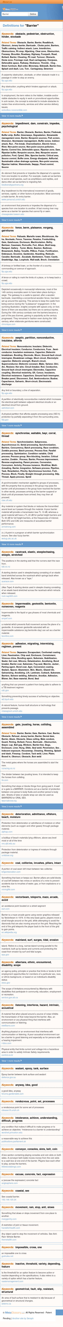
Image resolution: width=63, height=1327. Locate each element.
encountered (43, 962)
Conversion (45, 462)
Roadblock (47, 42)
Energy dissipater (39, 158)
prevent (17, 646)
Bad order (23, 65)
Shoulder (15, 54)
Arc (3, 366)
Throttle (45, 62)
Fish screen (54, 137)
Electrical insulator (11, 349)
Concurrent (7, 465)
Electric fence (49, 143)
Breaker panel (8, 378)
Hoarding (39, 253)
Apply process (17, 476)
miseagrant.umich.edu (12, 710)
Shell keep (50, 245)
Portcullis (27, 245)
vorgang (48, 227)
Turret (23, 247)
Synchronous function (40, 470)
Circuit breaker (32, 366)
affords (18, 340)
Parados (37, 239)
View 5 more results (11, 219)
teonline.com (7, 635)
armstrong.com (9, 526)
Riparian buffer (9, 152)
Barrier (30, 42)
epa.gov (5, 954)
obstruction (47, 33)
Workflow (46, 465)
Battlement (37, 256)
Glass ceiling (32, 738)
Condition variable (37, 453)
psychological (10, 126)
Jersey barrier (18, 45)
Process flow (41, 450)
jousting (26, 724)
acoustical (7, 1008)
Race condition (51, 447)
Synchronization (25, 441)
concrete (30, 1174)
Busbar (53, 378)
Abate (12, 738)
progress (17, 1120)
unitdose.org (7, 855)
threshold (31, 1263)
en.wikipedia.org (9, 932)
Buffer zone (23, 158)
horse (36, 724)
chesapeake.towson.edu (13, 214)
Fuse (49, 349)
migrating (33, 643)
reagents (20, 606)
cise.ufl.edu (7, 500)
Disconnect (22, 378)
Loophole (24, 259)
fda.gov (5, 419)
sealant (19, 1068)
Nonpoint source (25, 152)
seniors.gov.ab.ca (10, 997)
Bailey (17, 250)
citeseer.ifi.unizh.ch (10, 1110)
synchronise (22, 433)
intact (57, 863)
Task (4, 470)
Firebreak (56, 132)
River (4, 146)
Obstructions (8, 51)
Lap (11, 744)
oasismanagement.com (12, 1281)
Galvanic (19, 381)
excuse (19, 1174)
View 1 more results (11, 1060)
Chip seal (25, 655)
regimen (6, 646)
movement (21, 1207)
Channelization (33, 143)
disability (7, 965)
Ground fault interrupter (47, 375)
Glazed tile (49, 669)
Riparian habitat (10, 164)
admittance (38, 814)
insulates (7, 340)
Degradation (39, 135)
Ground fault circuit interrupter (17, 369)
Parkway (24, 62)
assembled (8, 727)
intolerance (21, 1117)
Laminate (35, 672)
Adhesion (52, 675)
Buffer (17, 135)
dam (33, 123)
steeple (6, 554)
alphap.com (7, 831)
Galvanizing (7, 672)
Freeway (6, 54)
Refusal (15, 736)
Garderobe (28, 253)
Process (23, 459)
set (39, 1101)
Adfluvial (53, 158)
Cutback (45, 672)
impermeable (22, 603)
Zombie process (10, 450)
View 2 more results (11, 806)
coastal (19, 1190)
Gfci (56, 363)
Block (14, 473)
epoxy (28, 1068)
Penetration (48, 747)
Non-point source (16, 146)
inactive (19, 1263)
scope (17, 965)
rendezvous (22, 1101)
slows (50, 1207)
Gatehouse (12, 242)
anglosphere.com (10, 1183)
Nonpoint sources (38, 137)
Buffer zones (44, 140)
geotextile (37, 603)
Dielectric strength (21, 360)
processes (49, 1101)
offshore (51, 814)
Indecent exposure (11, 750)
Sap (16, 259)
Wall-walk (35, 259)
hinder (5, 36)
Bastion (38, 247)
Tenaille (25, 250)
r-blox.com (6, 1043)
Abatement (23, 669)
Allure (41, 245)
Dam (58, 149)
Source (5, 167)
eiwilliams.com (8, 1025)
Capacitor (40, 352)
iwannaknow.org (9, 800)
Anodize (42, 675)
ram (31, 1207)
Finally (21, 473)
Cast (49, 733)
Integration (25, 468)
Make (41, 363)
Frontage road (21, 59)
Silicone (22, 660)
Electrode (28, 355)
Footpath (45, 54)
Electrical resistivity (21, 372)
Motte (30, 247)
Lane (35, 48)
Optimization (20, 453)
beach (5, 817)
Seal (37, 678)
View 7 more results (11, 425)
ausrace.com (8, 581)
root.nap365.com (9, 595)
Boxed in (6, 756)
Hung (21, 747)
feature (6, 1266)
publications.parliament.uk (14, 1141)
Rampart (6, 247)
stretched (16, 554)
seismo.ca (6, 1303)
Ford (14, 155)
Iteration (45, 456)
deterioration (22, 814)
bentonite (50, 603)
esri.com (6, 908)
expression (48, 1174)
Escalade (26, 256)
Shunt (37, 355)
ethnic (31, 962)
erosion (54, 940)
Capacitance (8, 381)
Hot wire (20, 366)
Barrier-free (55, 65)
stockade (15, 36)
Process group (18, 456)
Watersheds (25, 164)
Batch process (26, 450)
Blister (5, 678)
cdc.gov (5, 690)
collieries (27, 863)
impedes (54, 123)
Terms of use (54, 1324)
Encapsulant (34, 652)
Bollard (5, 57)
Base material (20, 678)
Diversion (6, 140)
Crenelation (53, 259)
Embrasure (7, 253)
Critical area (52, 155)
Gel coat (13, 660)
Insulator (37, 346)
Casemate (16, 245)
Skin (32, 669)
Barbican (47, 247)
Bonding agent (24, 658)
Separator (22, 652)
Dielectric (47, 346)
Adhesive (32, 675)
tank (35, 1068)
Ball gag (18, 744)
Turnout (41, 57)
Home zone (7, 59)
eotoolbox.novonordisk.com (14, 109)
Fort (35, 245)
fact (38, 1174)
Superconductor (10, 363)
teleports (35, 897)
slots (42, 1149)
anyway (19, 1085)
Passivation (13, 655)
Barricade (31, 45)
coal (17, 863)
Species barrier (37, 155)
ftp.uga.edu (7, 80)
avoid (5, 900)
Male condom (47, 738)
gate (17, 724)
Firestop (16, 753)
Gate (4, 242)
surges (38, 940)
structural (7, 1291)
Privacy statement (38, 1324)
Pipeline (55, 468)
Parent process (31, 462)
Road (54, 54)
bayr (44, 433)
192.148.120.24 (9, 1199)
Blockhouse (48, 236)
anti (44, 1207)
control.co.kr (7, 1054)
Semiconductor (41, 378)
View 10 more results (11, 115)
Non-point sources (48, 161)
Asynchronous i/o (10, 444)
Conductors (39, 349)
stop (37, 1207)
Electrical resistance (12, 375)
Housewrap (27, 750)
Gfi (33, 372)
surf (30, 940)
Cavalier (6, 256)
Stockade (10, 239)
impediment (22, 123)
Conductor (26, 349)
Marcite (47, 663)
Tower (47, 256)
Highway (35, 54)
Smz (37, 152)
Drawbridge (7, 259)
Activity (18, 465)
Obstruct (6, 45)
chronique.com (8, 324)
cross (33, 1247)
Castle (54, 256)
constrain (42, 123)
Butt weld (36, 756)
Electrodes (38, 369)
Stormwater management (24, 140)
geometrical (22, 1289)
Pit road (32, 57)
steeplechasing (45, 552)
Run (11, 143)
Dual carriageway (37, 59)
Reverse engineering (12, 462)
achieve (34, 1117)
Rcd (43, 366)
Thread (5, 476)
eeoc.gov (6, 982)
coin (54, 1149)
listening (20, 1005)
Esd (31, 378)
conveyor (20, 1149)
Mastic (39, 669)
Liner (4, 655)
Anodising (47, 660)
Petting (12, 741)
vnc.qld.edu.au (8, 843)
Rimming (48, 750)
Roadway (25, 54)
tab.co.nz (6, 566)
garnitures (8, 230)
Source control (9, 158)
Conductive (51, 366)
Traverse (27, 239)
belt (48, 1149)
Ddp (57, 473)
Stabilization (50, 658)
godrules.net (7, 1256)
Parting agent (8, 666)
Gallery (15, 247)
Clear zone (40, 51)
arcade (54, 897)
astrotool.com (8, 407)
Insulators (50, 372)
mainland (20, 940)
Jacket (55, 663)
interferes (32, 1005)
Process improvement (47, 459)
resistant (48, 1289)
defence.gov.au (9, 1077)
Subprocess (41, 441)
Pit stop (20, 51)
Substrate (38, 658)
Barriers (55, 45)
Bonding (18, 355)
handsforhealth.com (11, 1227)
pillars (49, 863)
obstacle (20, 33)
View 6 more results (11, 330)
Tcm (27, 68)
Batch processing (33, 447)
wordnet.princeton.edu (12, 1132)
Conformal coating (51, 652)
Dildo (28, 747)
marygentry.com (9, 1218)
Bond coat (21, 666)
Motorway (33, 65)
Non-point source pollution (40, 146)
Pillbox (33, 250)
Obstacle (21, 42)
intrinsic (54, 1005)
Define (33, 14)
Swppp (35, 164)
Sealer (5, 660)
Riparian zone (47, 149)
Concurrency (17, 447)
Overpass (52, 59)
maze (45, 897)
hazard (44, 1005)
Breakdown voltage (23, 357)
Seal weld (37, 747)
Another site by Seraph (23, 1318)
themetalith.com (9, 1239)
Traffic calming (9, 48)
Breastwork (7, 250)
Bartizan (6, 245)
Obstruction (53, 51)
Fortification (52, 250)
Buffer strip (7, 135)
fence (18, 227)
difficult (6, 1120)
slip (39, 1289)
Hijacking (29, 51)
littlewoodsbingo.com (11, 1166)
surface (44, 1068)
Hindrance (34, 62)
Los (21, 68)
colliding (46, 724)
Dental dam (48, 736)
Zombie (14, 459)
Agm (30, 666)
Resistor (10, 366)
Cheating (22, 57)
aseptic (19, 337)
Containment (48, 655)
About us (7, 1)
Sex (58, 747)
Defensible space (10, 62)
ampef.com (7, 618)
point (33, 1101)
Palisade (21, 236)
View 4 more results (11, 716)
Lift (27, 672)
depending (54, 1263)
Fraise (41, 250)
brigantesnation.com (11, 871)
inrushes (39, 863)
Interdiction (45, 48)
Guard (5, 741)
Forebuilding (48, 239)
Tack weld (36, 753)
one (40, 1247)
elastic (31, 552)
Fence (19, 239)
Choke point (44, 45)
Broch (44, 259)
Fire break (20, 143)
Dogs (47, 744)
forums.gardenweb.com (13, 1093)
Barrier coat (16, 663)
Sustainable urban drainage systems (20, 161)
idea (27, 1085)
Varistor (49, 363)
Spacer (13, 669)
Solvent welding (19, 675)
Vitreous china (9, 658)
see (27, 1190)
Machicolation (38, 242)
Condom (26, 753)
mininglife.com (8, 889)
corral (52, 433)
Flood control (46, 164)
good (35, 1085)
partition (30, 337)
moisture (15, 817)
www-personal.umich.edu (13, 199)
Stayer (5, 744)
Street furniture (9, 65)
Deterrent (48, 68)
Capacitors (28, 375)
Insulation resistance (23, 352)
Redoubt (50, 253)
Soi (10, 678)
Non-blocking (33, 456)
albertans (20, 962)
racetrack (20, 552)
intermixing (46, 643)
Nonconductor (24, 346)
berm (26, 227)
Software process (41, 468)
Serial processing (29, 444)
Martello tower (34, 236)
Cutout (39, 372)
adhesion (20, 643)
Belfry (49, 242)
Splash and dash (10, 68)
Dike (27, 155)
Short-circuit (31, 381)
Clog (53, 62)
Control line (15, 149)
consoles (32, 1149)
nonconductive (45, 337)
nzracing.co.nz (8, 768)
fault (33, 1289)
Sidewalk (44, 65)
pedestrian (33, 33)
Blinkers (27, 744)
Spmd (28, 476)
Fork (54, 470)
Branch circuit (39, 360)
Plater (51, 753)
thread (5, 436)
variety (42, 1263)
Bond (31, 678)
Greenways (26, 135)
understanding (48, 1117)
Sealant (5, 669)
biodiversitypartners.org (12, 184)
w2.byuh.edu (7, 699)
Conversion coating (43, 666)
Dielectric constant (28, 363)
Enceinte (17, 253)
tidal (45, 940)
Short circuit (40, 357)
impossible (21, 1247)
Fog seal (38, 663)
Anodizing (20, 672)
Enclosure (25, 242)
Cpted (21, 155)
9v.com (5, 780)
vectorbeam (22, 897)
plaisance (36, 227)
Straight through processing (39, 473)
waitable (36, 433)
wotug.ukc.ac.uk (9, 538)
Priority (23, 470)
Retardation (13, 470)
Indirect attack (24, 48)
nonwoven (7, 606)
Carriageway (36, 68)
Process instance (31, 465)
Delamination (34, 660)
